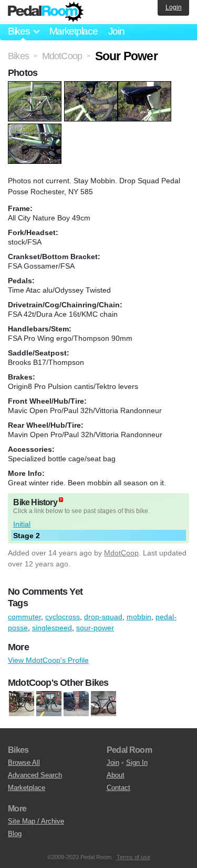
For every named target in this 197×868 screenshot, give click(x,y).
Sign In (137, 762)
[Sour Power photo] (36, 86)
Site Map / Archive (36, 821)
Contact (118, 788)
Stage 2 (26, 535)
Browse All (24, 762)
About (116, 775)
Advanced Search (35, 775)
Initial (21, 524)
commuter (24, 617)
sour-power (95, 628)
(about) (61, 499)
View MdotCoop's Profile (48, 660)
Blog (15, 834)
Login (173, 7)
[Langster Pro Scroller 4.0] (49, 704)
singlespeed (52, 628)
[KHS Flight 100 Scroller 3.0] (21, 704)
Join (116, 31)
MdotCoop (121, 553)
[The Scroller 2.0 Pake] (103, 704)
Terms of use (133, 857)
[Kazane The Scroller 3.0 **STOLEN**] (76, 704)
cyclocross (62, 617)
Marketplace (73, 31)
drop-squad (103, 617)
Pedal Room (46, 12)
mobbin (139, 617)
